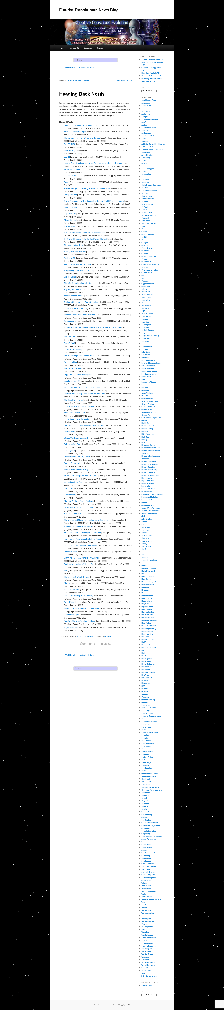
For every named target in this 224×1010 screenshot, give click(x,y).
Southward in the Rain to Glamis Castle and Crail (84, 425)
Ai (142, 108)
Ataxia (143, 160)
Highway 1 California (72, 289)
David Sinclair (147, 294)
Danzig (90, 636)
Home (62, 48)
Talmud (144, 883)
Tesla (143, 894)
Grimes (144, 420)
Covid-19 (144, 278)
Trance (144, 907)
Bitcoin (144, 209)
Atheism (144, 163)
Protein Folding (147, 760)
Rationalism (146, 781)
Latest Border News (72, 349)
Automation (146, 174)
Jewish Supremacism (150, 510)
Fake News (145, 352)
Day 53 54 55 (69, 144)
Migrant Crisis (147, 606)
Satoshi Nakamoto (148, 811)
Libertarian (145, 538)
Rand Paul (145, 779)
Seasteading (146, 820)
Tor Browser (146, 905)
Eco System (146, 316)
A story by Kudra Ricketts (75, 251)
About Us (99, 48)
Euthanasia (145, 338)
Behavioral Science (149, 190)
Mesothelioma (147, 595)
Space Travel (146, 847)
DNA (143, 311)
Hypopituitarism (147, 480)
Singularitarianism (148, 831)
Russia (144, 809)
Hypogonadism (147, 478)
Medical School (147, 584)
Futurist (144, 387)
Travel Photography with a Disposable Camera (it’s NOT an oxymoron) (94, 201)
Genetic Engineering (149, 401)
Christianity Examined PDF (152, 75)
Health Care (146, 423)
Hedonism (145, 431)
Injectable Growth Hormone (152, 494)
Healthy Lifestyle (148, 426)
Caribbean (145, 228)
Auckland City (70, 257)
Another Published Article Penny (77, 264)
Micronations (146, 601)
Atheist (144, 166)
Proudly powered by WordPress (105, 1005)
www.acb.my (69, 150)
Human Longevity (148, 472)
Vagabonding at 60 (72, 380)
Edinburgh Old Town (72, 444)
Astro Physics (147, 155)
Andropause (146, 133)
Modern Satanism (148, 617)
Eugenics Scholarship (150, 335)
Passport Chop (70, 194)
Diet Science (146, 305)
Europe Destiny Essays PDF (152, 59)
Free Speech (146, 376)
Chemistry (145, 245)
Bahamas (145, 179)
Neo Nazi (145, 656)
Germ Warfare (146, 409)
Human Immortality (149, 469)
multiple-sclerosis (148, 625)
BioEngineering (147, 198)
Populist (144, 738)
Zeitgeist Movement (149, 976)
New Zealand (146, 677)
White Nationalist (148, 965)
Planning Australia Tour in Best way (79, 501)
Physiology (145, 724)
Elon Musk (145, 322)
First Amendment (148, 365)
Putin (143, 770)
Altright (144, 125)
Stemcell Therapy (148, 872)
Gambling (145, 390)
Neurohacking (147, 666)
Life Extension (147, 546)
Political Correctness (149, 732)
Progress (145, 754)
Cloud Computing (148, 256)
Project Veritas (147, 757)
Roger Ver (145, 800)
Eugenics (145, 333)
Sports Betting (147, 858)
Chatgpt (144, 242)
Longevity (145, 557)
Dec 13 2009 (69, 343)
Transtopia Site (74, 48)
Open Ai (144, 702)
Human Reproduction (150, 475)
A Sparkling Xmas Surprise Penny (78, 270)
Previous (120, 80)
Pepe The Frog (147, 713)
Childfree (145, 250)
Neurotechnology (148, 672)
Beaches (144, 187)
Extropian (145, 344)
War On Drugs (147, 954)
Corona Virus (146, 272)
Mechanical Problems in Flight (76, 469)
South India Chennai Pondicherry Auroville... (82, 557)
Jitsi (143, 516)
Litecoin (144, 551)
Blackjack (145, 218)
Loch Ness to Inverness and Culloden (80, 406)
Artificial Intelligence (149, 146)
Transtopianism (147, 921)
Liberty (144, 543)
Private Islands (147, 751)
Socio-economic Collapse (151, 836)
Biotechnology (147, 204)
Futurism (145, 384)
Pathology (145, 710)
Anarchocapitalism (148, 127)
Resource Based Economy (152, 790)
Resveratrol (145, 792)
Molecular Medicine (149, 620)
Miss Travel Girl (70, 207)
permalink (108, 636)
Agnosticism (146, 105)
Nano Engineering (148, 628)
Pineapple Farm (70, 551)
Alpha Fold (145, 114)
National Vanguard (148, 647)
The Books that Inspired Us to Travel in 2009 (83, 387)
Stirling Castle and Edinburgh (76, 437)
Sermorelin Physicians (150, 825)
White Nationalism (148, 962)
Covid (143, 275)
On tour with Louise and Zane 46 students (81, 302)
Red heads (145, 784)
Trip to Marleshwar (72, 589)
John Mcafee (146, 519)
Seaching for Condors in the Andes (78, 125)
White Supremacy (148, 967)
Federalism (145, 354)
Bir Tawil (144, 207)
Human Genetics (148, 467)
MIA (66, 570)
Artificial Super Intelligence (152, 149)
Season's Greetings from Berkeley (78, 595)
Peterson (145, 718)
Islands (144, 502)
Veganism (145, 932)
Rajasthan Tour (70, 627)
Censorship (146, 240)
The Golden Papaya (72, 368)
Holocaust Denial (148, 445)
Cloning (144, 253)
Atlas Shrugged (147, 168)
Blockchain (145, 220)
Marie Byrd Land (148, 571)
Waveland (145, 957)
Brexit (143, 226)
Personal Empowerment (151, 716)
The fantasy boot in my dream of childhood (82, 137)
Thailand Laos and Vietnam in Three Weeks (82, 608)
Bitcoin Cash (146, 212)
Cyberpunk (145, 286)
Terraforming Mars (148, 891)
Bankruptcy (145, 182)
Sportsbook (146, 861)
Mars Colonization (148, 576)
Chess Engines (147, 248)
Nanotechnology (148, 639)
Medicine (145, 587)
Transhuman (146, 910)
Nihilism (144, 680)
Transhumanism (147, 913)
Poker (143, 729)
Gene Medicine (147, 393)
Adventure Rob (70, 362)
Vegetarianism (147, 935)
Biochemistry (146, 196)
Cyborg (144, 289)
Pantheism (145, 705)
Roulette (144, 806)
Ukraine (144, 924)
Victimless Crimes (148, 937)
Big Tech (144, 193)
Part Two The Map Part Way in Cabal (79, 621)
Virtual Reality (147, 943)
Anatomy (145, 130)
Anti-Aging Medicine (149, 135)
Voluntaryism (146, 948)
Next (129, 80)
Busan (66, 182)
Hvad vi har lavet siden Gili (75, 308)
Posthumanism (147, 749)
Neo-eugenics (146, 658)
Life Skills (145, 549)
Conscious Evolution (149, 270)
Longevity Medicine (149, 560)
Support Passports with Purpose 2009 (80, 374)
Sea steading (146, 814)
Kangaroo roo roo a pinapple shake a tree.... (82, 538)
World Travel (81, 636)
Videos (144, 940)
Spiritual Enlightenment (151, 853)
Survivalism (146, 880)
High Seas (145, 437)
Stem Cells (145, 869)
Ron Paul (145, 803)
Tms (143, 902)
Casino (144, 231)
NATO (143, 650)
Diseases (145, 308)
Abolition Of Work (148, 100)
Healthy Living (147, 428)
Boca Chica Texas (148, 223)
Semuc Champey (71, 463)
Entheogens (146, 324)
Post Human (146, 740)
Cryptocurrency (147, 283)
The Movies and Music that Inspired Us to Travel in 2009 (88, 519)
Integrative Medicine (149, 497)
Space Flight (146, 842)
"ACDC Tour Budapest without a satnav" (81, 475)
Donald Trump (147, 313)
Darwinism (145, 291)
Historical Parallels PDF (150, 73)
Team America (70, 320)
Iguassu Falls (69, 431)
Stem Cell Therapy (148, 866)
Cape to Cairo (70, 213)
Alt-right (144, 116)
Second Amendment (149, 822)
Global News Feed (148, 412)
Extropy (144, 349)
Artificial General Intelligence (153, 144)
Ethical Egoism (147, 330)
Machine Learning (148, 568)
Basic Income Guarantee (151, 185)
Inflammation (146, 491)
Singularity (145, 833)
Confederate (146, 261)
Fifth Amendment (148, 360)
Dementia (145, 302)
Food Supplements (149, 371)
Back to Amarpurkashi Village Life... (79, 564)
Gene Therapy (147, 395)
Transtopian (146, 918)
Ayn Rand (145, 177)
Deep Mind (145, 300)
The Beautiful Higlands (73, 400)
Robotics (145, 795)
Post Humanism (147, 743)
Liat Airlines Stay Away (73, 482)
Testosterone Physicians (151, 899)
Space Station (147, 844)
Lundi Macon (69, 494)
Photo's (67, 583)
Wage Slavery (146, 951)
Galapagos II (69, 450)
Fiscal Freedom (147, 368)
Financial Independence (151, 363)
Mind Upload (146, 609)
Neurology (145, 669)
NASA (143, 642)
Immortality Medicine (149, 489)
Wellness (145, 959)
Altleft (143, 122)
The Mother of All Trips (73, 245)
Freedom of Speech (149, 382)
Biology (144, 201)
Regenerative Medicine (150, 787)
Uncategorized (147, 926)
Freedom (145, 379)
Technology (146, 888)
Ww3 (143, 973)
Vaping (144, 929)
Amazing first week (72, 169)
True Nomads (70, 226)
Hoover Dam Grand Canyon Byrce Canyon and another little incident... (93, 163)
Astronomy (145, 157)
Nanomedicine (147, 634)
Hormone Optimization (150, 447)
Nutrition (144, 688)
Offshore (144, 694)
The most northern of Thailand (76, 576)
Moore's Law (146, 623)
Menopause (146, 593)
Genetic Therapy (148, 406)
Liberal (144, 532)
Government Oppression (151, 417)
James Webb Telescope (150, 508)
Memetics (145, 590)
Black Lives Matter (148, 215)
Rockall (144, 798)
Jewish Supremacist (149, 513)
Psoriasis (145, 765)
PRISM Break (146, 985)
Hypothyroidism (147, 483)
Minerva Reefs (147, 614)
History (144, 439)
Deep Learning (147, 297)
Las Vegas (145, 527)
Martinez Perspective (149, 582)
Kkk (142, 524)
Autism (144, 171)
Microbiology (146, 598)
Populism (145, 735)
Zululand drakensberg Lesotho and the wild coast (84, 393)
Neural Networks (148, 664)
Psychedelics (146, 768)
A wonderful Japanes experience (78, 526)
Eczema (144, 319)
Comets (144, 259)
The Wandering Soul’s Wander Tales (79, 355)
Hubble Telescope (148, 461)
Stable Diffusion (147, 863)
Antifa (143, 138)
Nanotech (145, 636)
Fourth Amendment (149, 374)
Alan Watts (145, 111)
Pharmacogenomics (149, 721)
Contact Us (88, 48)
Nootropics (145, 683)
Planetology (146, 727)
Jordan (144, 521)
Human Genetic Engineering (152, 464)
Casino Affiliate (147, 234)
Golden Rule (146, 415)
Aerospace (145, 103)
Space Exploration (148, 839)
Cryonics (145, 281)
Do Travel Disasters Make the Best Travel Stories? (85, 238)
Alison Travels (70, 219)
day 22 (67, 156)
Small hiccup (69, 602)
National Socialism (149, 644)
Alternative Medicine (149, 119)
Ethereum (145, 327)
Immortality (146, 486)
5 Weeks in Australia (72, 513)
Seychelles (145, 828)
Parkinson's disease (149, 707)
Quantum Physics (148, 776)
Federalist (145, 357)
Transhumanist (147, 916)
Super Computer (148, 874)
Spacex (144, 850)
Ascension (145, 152)
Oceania (144, 691)
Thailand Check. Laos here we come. (80, 314)
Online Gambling (148, 699)
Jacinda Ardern (147, 505)
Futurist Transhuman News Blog (89, 9)
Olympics (145, 697)
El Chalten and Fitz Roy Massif (77, 456)
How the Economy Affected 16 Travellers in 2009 (84, 232)
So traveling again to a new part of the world (82, 532)
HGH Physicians (147, 434)
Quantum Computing (149, 773)
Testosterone (146, 896)
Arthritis (144, 141)
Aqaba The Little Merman (74, 412)
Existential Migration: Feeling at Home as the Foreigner (87, 188)
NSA (143, 686)
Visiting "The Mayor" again (75, 131)
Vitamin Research (148, 946)
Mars (143, 573)
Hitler (143, 442)
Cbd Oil (144, 237)
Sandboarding (70, 276)
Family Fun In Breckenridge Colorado (79, 507)
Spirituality (145, 855)
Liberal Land (146, 535)
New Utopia (145, 675)
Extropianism (146, 346)
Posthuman (146, 746)
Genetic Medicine (148, 404)
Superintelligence (148, 877)
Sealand (144, 817)
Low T (143, 562)
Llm (143, 554)
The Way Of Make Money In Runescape (81, 283)
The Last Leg (69, 336)
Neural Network (147, 661)
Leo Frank (145, 530)
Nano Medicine (147, 631)
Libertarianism (147, 541)
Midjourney (145, 603)
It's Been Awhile (71, 175)
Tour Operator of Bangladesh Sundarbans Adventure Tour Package (92, 327)
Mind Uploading (147, 612)
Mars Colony (146, 579)
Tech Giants (146, 885)
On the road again (71, 614)
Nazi (143, 653)
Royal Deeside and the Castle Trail (78, 418)
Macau (144, 565)
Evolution (145, 341)
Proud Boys (146, 762)
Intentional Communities (151, 500)
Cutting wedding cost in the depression (80, 545)
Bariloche (68, 488)
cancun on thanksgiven (74, 295)
